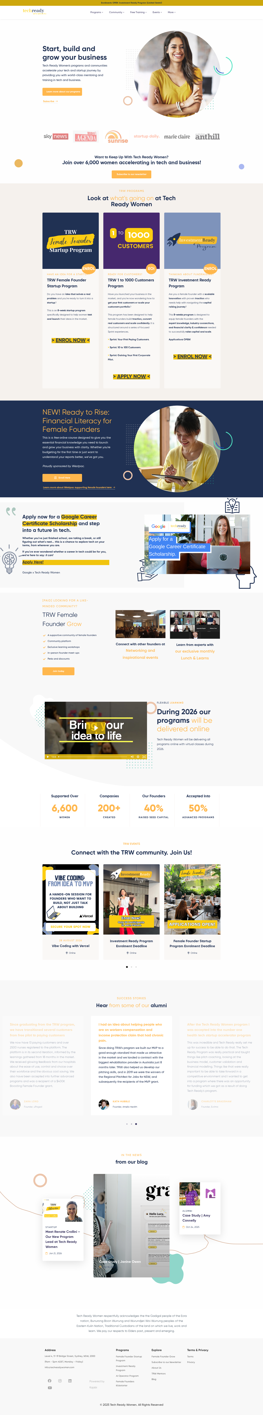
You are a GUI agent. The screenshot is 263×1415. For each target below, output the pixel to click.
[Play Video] (48, 756)
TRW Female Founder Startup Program (66, 283)
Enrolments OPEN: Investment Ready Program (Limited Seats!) (131, 3)
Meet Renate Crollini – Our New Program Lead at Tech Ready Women (63, 1239)
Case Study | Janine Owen (120, 1262)
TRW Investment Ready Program (190, 283)
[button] (62, 92)
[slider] (93, 756)
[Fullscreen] (144, 756)
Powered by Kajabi (96, 1384)
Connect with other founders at (140, 644)
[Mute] (132, 756)
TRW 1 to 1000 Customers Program (131, 283)
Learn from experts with (195, 645)
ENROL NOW (71, 340)
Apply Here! (33, 562)
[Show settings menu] (138, 756)
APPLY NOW (131, 376)
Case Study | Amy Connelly (196, 1218)
